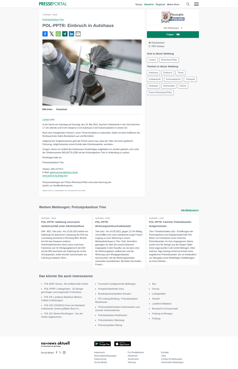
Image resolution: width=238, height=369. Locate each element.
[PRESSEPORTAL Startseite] (53, 4)
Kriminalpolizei (173, 79)
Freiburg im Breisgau (162, 313)
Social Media (100, 362)
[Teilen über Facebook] (45, 33)
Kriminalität (168, 86)
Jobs (163, 356)
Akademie (133, 356)
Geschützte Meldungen (172, 362)
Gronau (155, 289)
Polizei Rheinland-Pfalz (160, 92)
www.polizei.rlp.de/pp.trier (55, 176)
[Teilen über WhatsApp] (58, 33)
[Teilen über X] (51, 33)
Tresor (180, 72)
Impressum (99, 352)
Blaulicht (149, 4)
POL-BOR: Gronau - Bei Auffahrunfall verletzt (66, 284)
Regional (160, 4)
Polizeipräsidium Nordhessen (112, 315)
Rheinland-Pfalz (169, 60)
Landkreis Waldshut (161, 304)
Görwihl (156, 299)
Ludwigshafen (159, 294)
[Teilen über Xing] (64, 33)
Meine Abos (173, 4)
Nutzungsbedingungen (105, 356)
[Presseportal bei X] (59, 353)
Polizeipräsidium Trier (53, 19)
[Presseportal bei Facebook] (55, 353)
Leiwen (46, 119)
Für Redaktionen (136, 352)
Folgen (170, 34)
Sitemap (132, 362)
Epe (154, 284)
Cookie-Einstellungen (171, 359)
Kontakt (165, 352)
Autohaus (153, 72)
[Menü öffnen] (196, 4)
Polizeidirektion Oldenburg (111, 320)
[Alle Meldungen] (173, 22)
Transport (190, 79)
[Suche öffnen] (188, 4)
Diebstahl (153, 86)
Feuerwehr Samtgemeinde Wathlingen (117, 284)
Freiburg (156, 318)
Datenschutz (100, 359)
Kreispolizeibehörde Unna (111, 289)
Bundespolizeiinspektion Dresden (114, 294)
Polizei (183, 86)
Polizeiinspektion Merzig (110, 325)
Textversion (133, 359)
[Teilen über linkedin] (71, 33)
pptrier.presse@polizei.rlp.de (64, 172)
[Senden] (78, 33)
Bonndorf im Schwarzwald (165, 308)
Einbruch (167, 72)
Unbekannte (155, 79)
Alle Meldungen (172, 28)
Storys (138, 4)
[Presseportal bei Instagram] (63, 352)
